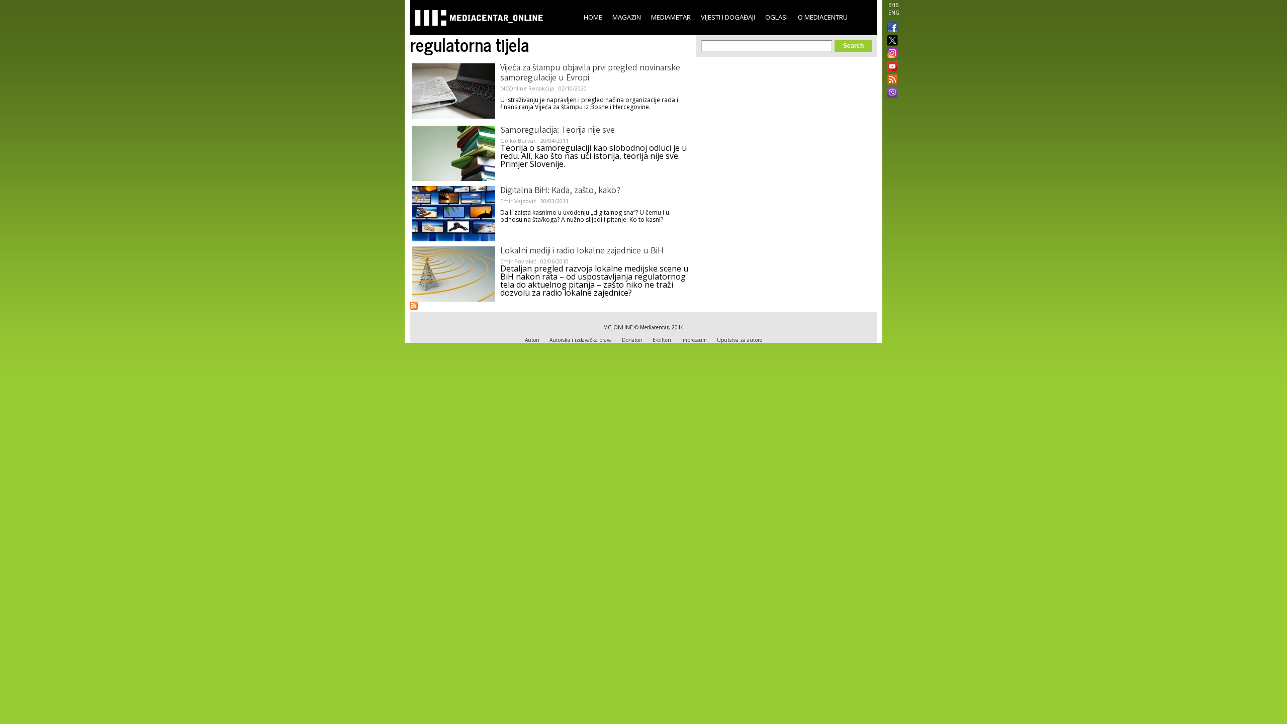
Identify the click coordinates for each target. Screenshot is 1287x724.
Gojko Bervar (518, 140)
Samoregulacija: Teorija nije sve (557, 130)
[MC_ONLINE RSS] (890, 80)
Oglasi (776, 17)
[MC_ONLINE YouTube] (890, 66)
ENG (893, 12)
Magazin (626, 17)
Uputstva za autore (739, 339)
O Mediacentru (823, 17)
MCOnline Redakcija (527, 88)
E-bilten (662, 339)
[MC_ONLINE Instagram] (890, 54)
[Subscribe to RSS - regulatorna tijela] (414, 305)
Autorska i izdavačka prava (580, 339)
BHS (893, 5)
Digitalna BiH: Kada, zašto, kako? (560, 191)
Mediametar (671, 17)
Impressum (694, 339)
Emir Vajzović (518, 201)
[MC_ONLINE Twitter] (890, 41)
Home (593, 17)
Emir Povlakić (518, 261)
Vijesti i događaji (728, 17)
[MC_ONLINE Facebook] (890, 28)
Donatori (632, 339)
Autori (532, 339)
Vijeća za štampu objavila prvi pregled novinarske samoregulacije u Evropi (590, 73)
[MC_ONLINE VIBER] (890, 93)
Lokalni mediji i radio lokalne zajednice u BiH (582, 251)
